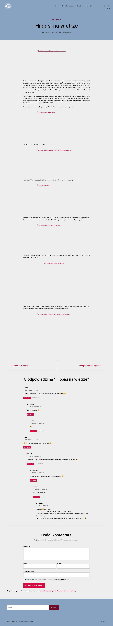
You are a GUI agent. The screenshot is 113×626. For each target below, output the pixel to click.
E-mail (59, 563)
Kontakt (99, 6)
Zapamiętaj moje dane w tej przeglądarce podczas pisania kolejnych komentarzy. (47, 579)
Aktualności (56, 19)
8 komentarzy (67, 32)
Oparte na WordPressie (26, 621)
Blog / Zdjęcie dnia (68, 6)
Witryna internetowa (29, 571)
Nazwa (25, 563)
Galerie (79, 6)
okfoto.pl (14, 621)
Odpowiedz (27, 398)
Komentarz (27, 546)
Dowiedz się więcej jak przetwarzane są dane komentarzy (58, 591)
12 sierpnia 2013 (57, 32)
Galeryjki (89, 6)
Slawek (48, 32)
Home (57, 6)
